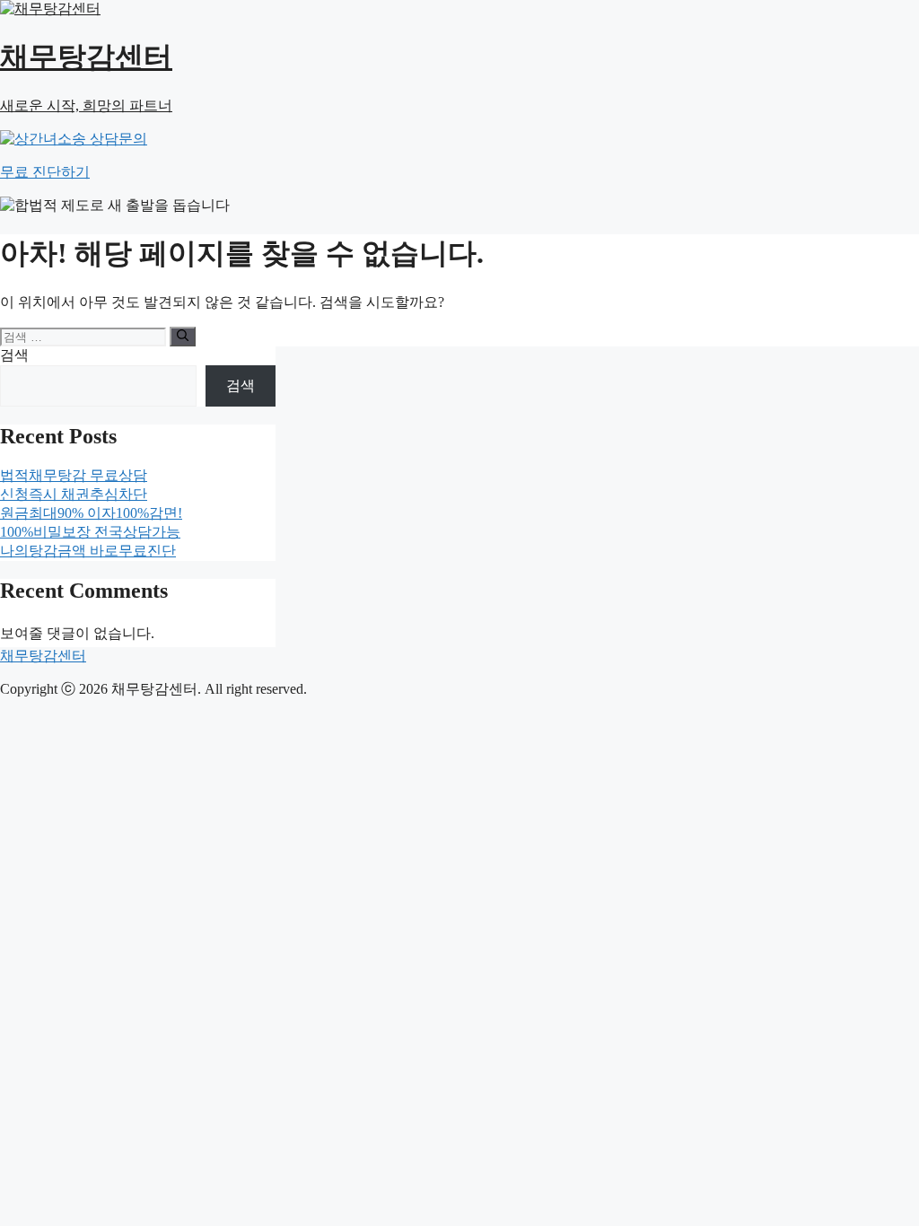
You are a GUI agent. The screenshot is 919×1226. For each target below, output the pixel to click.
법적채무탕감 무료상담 (73, 475)
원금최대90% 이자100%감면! (91, 513)
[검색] (183, 336)
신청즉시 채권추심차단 (73, 494)
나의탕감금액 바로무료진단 (88, 550)
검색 (14, 355)
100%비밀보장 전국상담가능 (90, 531)
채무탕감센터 (43, 655)
